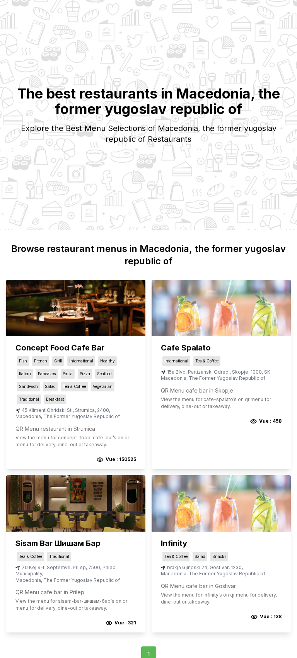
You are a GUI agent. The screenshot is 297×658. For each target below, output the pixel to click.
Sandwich (28, 386)
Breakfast (55, 399)
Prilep (79, 567)
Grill (58, 361)
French (40, 361)
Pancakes (47, 373)
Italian (25, 373)
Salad (50, 386)
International (81, 361)
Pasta (68, 373)
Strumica (85, 410)
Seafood (104, 373)
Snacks (219, 556)
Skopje (240, 372)
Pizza (85, 373)
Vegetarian (103, 386)
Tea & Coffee (74, 386)
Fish (23, 361)
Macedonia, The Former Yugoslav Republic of (67, 416)
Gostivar (219, 567)
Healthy (107, 361)
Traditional (29, 399)
